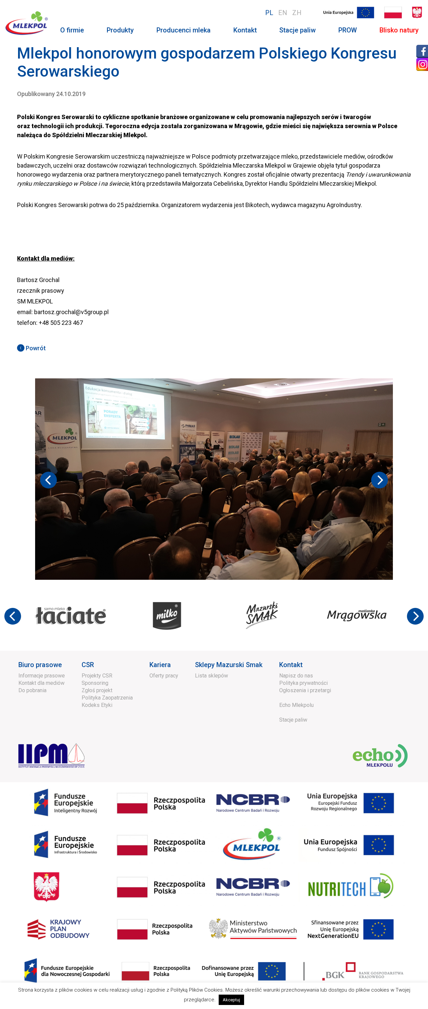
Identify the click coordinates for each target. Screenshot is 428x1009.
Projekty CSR (97, 661)
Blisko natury (399, 30)
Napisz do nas (296, 661)
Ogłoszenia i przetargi (305, 676)
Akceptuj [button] (231, 999)
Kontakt (245, 30)
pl (269, 13)
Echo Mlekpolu (296, 691)
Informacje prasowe (41, 661)
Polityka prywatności (303, 669)
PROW (347, 30)
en (282, 13)
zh (297, 13)
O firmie (72, 30)
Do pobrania (32, 676)
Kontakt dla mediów (41, 669)
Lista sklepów (211, 661)
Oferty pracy (163, 661)
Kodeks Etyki (97, 691)
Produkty (120, 30)
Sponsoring (95, 669)
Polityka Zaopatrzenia (107, 683)
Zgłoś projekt (97, 676)
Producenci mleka (183, 30)
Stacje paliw (297, 30)
